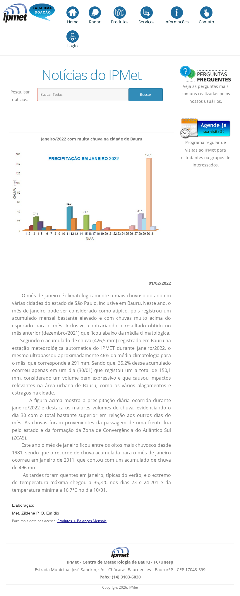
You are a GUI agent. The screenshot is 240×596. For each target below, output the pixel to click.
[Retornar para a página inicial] (120, 552)
